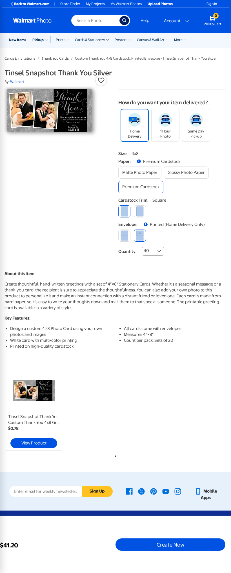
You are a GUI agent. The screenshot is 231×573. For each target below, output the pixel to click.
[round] (140, 211)
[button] (101, 80)
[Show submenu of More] (185, 39)
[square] (124, 211)
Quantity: (127, 251)
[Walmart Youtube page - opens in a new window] (165, 491)
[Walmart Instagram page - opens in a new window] (177, 491)
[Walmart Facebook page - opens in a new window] (129, 491)
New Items (17, 40)
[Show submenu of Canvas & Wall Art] (167, 39)
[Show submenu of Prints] (68, 39)
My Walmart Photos (126, 4)
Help (145, 20)
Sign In (211, 4)
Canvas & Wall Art (151, 40)
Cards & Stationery (90, 40)
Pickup (38, 40)
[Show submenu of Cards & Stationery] (107, 39)
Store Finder (70, 4)
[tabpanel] (42, 410)
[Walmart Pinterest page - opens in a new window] (153, 491)
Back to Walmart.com (31, 4)
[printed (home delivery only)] (140, 236)
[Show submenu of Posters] (130, 39)
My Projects (95, 4)
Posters (121, 40)
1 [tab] (114, 455)
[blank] (124, 236)
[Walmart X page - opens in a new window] (141, 491)
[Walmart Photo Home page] (36, 20)
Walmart (17, 82)
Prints (60, 40)
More (178, 40)
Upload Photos (160, 4)
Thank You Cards (55, 58)
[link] (34, 409)
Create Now (170, 544)
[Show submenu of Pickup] (47, 39)
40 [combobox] (146, 250)
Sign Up (97, 491)
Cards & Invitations (20, 58)
